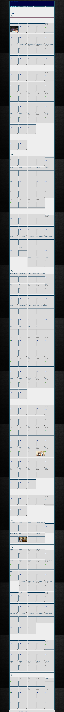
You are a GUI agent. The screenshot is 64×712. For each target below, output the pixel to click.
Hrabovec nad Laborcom (31, 188)
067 (26, 488)
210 (17, 425)
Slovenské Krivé (21, 188)
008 (17, 149)
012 (17, 446)
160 (44, 356)
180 (17, 64)
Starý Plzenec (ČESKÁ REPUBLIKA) (22, 247)
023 (44, 649)
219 (17, 197)
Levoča (11, 44)
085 (35, 133)
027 (17, 304)
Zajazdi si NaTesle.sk (14, 6)
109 (26, 149)
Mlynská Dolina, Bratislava (22, 44)
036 (26, 64)
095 (26, 649)
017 (17, 91)
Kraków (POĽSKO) (38, 560)
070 (26, 531)
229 (17, 398)
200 (35, 335)
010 (44, 304)
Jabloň (37, 188)
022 (44, 580)
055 (35, 425)
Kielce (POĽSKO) (47, 215)
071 (53, 467)
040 (44, 32)
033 (26, 660)
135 (26, 112)
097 (35, 64)
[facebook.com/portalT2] (32, 1)
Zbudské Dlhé (29, 198)
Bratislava (11, 113)
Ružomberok (47, 23)
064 (17, 467)
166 (35, 235)
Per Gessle (33, 6)
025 (44, 425)
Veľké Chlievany (47, 699)
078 (44, 601)
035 (53, 176)
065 (53, 283)
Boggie (19, 6)
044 (53, 43)
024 (35, 32)
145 (53, 304)
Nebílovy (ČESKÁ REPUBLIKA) (49, 236)
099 (26, 256)
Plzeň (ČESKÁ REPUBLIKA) (22, 236)
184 (53, 356)
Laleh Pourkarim (23, 6)
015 (44, 446)
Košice (11, 188)
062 (35, 446)
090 (17, 165)
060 (35, 176)
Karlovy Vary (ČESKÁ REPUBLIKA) (48, 592)
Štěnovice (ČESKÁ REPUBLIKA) (49, 613)
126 (17, 531)
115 (35, 531)
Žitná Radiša (47, 92)
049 (26, 165)
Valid (20, 711)
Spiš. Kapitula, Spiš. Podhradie (14, 273)
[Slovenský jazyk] (48, 6)
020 (35, 80)
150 (53, 335)
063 (26, 80)
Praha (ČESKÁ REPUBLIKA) (31, 581)
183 (53, 325)
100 (35, 91)
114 (53, 377)
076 (35, 633)
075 (53, 687)
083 (17, 515)
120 (44, 64)
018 (26, 398)
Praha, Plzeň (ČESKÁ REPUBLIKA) (21, 592)
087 (53, 64)
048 (35, 43)
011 (26, 91)
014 (17, 43)
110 (26, 133)
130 (44, 504)
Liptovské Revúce (12, 522)
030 (44, 43)
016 (17, 32)
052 (26, 235)
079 (17, 80)
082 (26, 43)
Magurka (20, 533)
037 (17, 612)
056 (44, 80)
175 (35, 612)
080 (35, 112)
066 (26, 580)
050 (44, 91)
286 (53, 532)
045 (53, 197)
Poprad (11, 326)
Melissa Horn (29, 6)
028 (26, 32)
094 (44, 325)
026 (17, 708)
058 (35, 165)
